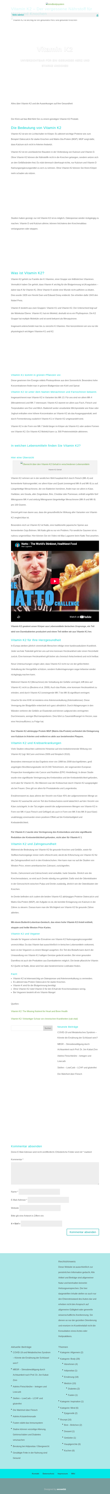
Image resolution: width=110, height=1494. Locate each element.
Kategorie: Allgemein (70, 1352)
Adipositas (69, 1370)
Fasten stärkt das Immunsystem (28, 1423)
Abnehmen (69, 1364)
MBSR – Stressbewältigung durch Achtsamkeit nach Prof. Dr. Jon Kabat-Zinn (31, 1374)
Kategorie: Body (68, 1359)
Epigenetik (69, 1413)
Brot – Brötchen (71, 1425)
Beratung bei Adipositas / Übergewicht (31, 1446)
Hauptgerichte (71, 1444)
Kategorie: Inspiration (70, 1401)
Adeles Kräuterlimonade (24, 1416)
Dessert (68, 1431)
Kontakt (35, 1474)
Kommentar (17, 1159)
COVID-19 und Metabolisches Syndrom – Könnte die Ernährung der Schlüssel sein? (31, 1357)
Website (15, 1208)
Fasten (71, 1395)
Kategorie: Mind (67, 1408)
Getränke (68, 1438)
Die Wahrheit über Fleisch (69, 1074)
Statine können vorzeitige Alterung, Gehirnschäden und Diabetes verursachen (29, 1434)
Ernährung (69, 1377)
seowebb (61, 1489)
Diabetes (72, 1389)
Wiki (73, 1474)
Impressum (63, 1474)
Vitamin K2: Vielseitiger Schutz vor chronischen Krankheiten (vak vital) (44, 1019)
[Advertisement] (55, 197)
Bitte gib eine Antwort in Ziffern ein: (27, 1216)
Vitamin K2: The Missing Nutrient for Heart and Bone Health (39, 1011)
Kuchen (68, 1450)
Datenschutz (48, 1474)
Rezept (63, 1420)
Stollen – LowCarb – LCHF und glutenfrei (77, 1067)
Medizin (68, 1383)
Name (14, 1192)
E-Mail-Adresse (19, 1200)
